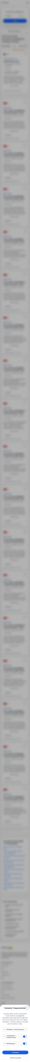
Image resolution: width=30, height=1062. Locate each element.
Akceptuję (15, 1052)
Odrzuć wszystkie (15, 1058)
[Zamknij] (27, 1007)
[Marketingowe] (25, 1044)
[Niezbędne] (26, 1029)
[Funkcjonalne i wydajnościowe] (25, 1037)
